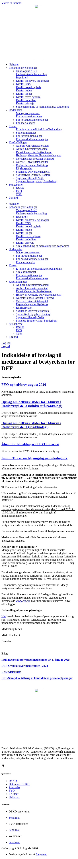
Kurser (13, 126)
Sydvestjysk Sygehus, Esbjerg (33, 174)
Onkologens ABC (26, 71)
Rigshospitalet (24, 168)
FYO (19, 191)
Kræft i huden (24, 90)
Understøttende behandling (31, 74)
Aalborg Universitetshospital (32, 145)
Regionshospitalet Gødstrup (32, 165)
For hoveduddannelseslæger (32, 119)
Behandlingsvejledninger (23, 67)
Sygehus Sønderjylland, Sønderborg (36, 181)
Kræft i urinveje (25, 103)
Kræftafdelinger (18, 142)
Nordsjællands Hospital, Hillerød (35, 158)
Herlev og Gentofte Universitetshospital (38, 155)
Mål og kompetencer (28, 113)
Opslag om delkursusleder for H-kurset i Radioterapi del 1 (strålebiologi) (31, 425)
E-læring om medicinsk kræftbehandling (39, 129)
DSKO (20, 187)
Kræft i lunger (24, 93)
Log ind (13, 197)
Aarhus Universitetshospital (32, 148)
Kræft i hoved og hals (28, 87)
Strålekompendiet (26, 132)
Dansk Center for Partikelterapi (34, 152)
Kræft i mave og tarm (28, 96)
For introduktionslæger (29, 116)
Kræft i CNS (23, 83)
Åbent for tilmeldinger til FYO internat (30, 444)
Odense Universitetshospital (32, 161)
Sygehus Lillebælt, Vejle (30, 178)
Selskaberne (15, 184)
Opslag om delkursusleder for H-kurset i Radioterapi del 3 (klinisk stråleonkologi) (31, 404)
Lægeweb (41, 854)
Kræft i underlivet (26, 100)
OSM (19, 194)
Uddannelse (15, 109)
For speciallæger (25, 122)
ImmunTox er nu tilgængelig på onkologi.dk (34, 458)
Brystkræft (22, 77)
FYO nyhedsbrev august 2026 (23, 384)
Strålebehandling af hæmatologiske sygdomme (42, 106)
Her (3, 616)
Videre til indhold (11, 3)
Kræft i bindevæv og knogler (32, 80)
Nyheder (14, 64)
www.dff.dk (23, 600)
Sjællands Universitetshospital (33, 171)
